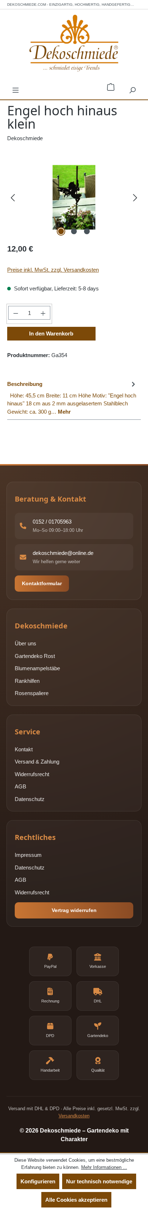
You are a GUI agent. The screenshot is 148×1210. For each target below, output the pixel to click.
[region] (74, 197)
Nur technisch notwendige (99, 1181)
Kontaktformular (42, 583)
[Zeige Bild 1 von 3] (61, 231)
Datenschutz (30, 799)
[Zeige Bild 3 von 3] (87, 231)
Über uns (25, 643)
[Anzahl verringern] (15, 313)
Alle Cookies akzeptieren (76, 1200)
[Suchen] (132, 90)
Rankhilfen (27, 681)
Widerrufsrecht (32, 774)
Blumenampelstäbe (37, 668)
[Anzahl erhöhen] (43, 313)
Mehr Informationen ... (104, 1167)
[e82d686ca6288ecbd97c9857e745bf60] (74, 197)
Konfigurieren (37, 1181)
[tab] (72, 397)
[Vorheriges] (12, 197)
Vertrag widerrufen (74, 910)
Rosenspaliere (31, 693)
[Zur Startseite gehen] (73, 43)
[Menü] (15, 90)
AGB (20, 786)
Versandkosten (74, 1115)
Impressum (28, 855)
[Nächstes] (135, 197)
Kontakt (24, 749)
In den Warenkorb (51, 333)
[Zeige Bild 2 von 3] (74, 231)
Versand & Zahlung (37, 762)
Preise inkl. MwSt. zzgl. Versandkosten (53, 270)
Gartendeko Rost (35, 656)
